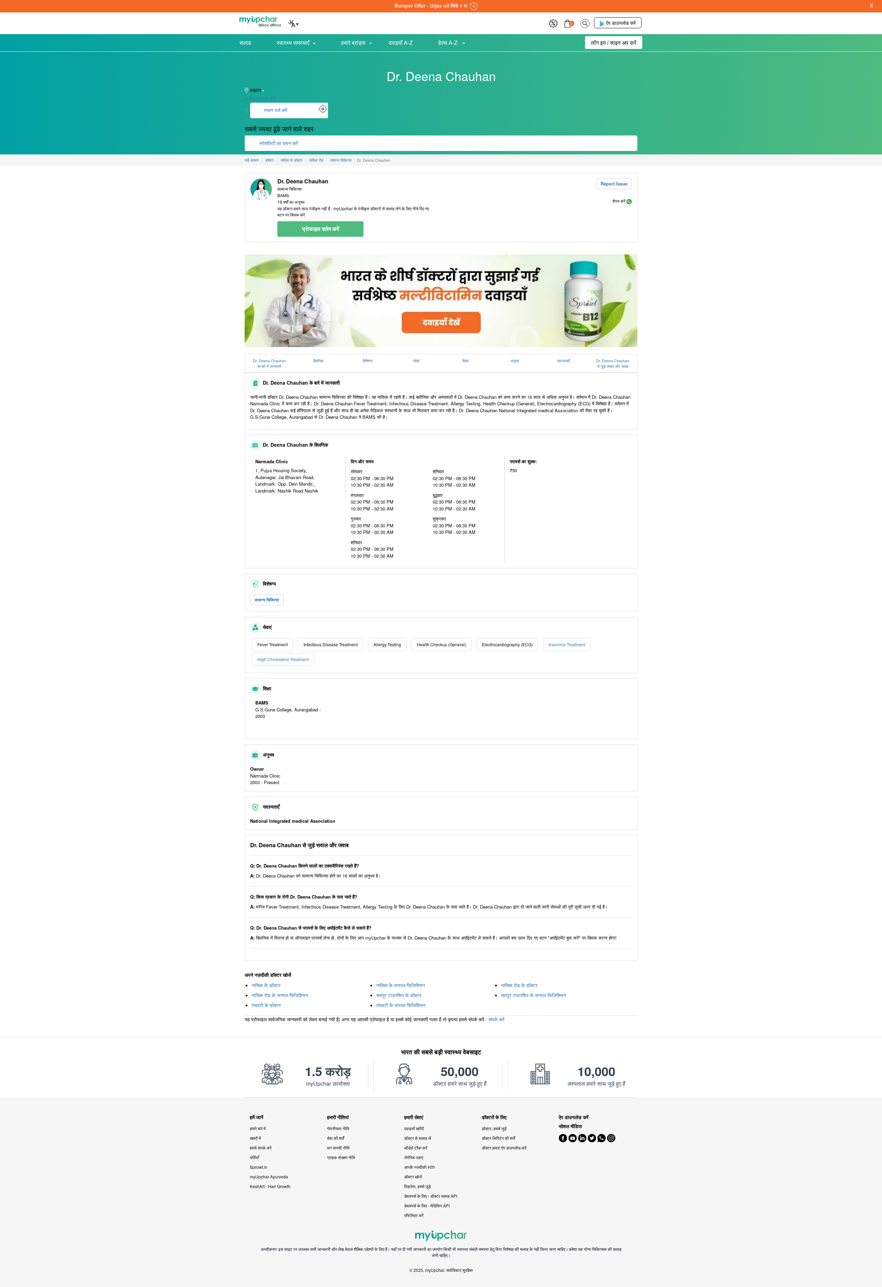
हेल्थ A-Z (448, 43)
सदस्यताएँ (563, 360)
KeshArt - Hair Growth (270, 1186)
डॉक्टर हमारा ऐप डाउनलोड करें (504, 1148)
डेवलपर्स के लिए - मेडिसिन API (427, 1205)
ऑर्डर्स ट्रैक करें (415, 1148)
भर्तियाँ (254, 1157)
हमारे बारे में (258, 1128)
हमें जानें (256, 1117)
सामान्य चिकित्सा (267, 600)
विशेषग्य (367, 360)
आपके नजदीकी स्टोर (419, 1167)
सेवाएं (416, 360)
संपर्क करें (496, 1019)
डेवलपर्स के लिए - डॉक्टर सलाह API (430, 1196)
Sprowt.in (258, 1167)
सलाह (245, 43)
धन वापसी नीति (338, 1148)
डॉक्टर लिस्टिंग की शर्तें (498, 1138)
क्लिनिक (318, 360)
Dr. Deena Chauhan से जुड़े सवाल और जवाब (612, 363)
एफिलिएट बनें (413, 1215)
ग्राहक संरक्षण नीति (341, 1157)
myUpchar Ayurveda (269, 1176)
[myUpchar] (629, 201)
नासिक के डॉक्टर (266, 985)
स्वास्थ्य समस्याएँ (293, 43)
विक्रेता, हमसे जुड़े (417, 1186)
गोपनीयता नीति (338, 1128)
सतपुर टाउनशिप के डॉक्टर (398, 995)
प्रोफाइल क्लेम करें (320, 229)
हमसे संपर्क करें (260, 1148)
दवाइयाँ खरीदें (414, 1128)
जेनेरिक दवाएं (413, 1157)
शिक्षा (465, 360)
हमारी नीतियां (338, 1117)
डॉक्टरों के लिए (494, 1117)
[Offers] (553, 23)
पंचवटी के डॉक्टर (266, 1005)
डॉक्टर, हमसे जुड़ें (494, 1128)
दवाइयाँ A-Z (401, 43)
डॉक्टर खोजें (413, 1176)
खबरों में (255, 1138)
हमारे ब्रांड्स (353, 43)
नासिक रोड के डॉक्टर (519, 985)
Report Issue (614, 183)
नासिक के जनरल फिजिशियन (400, 985)
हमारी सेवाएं (413, 1117)
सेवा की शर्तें (335, 1138)
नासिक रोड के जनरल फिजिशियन (280, 995)
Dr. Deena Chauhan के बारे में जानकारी (269, 363)
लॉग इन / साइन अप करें (613, 43)
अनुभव (514, 360)
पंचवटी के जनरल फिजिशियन (400, 1005)
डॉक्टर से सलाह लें (417, 1138)
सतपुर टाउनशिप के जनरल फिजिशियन (533, 995)
